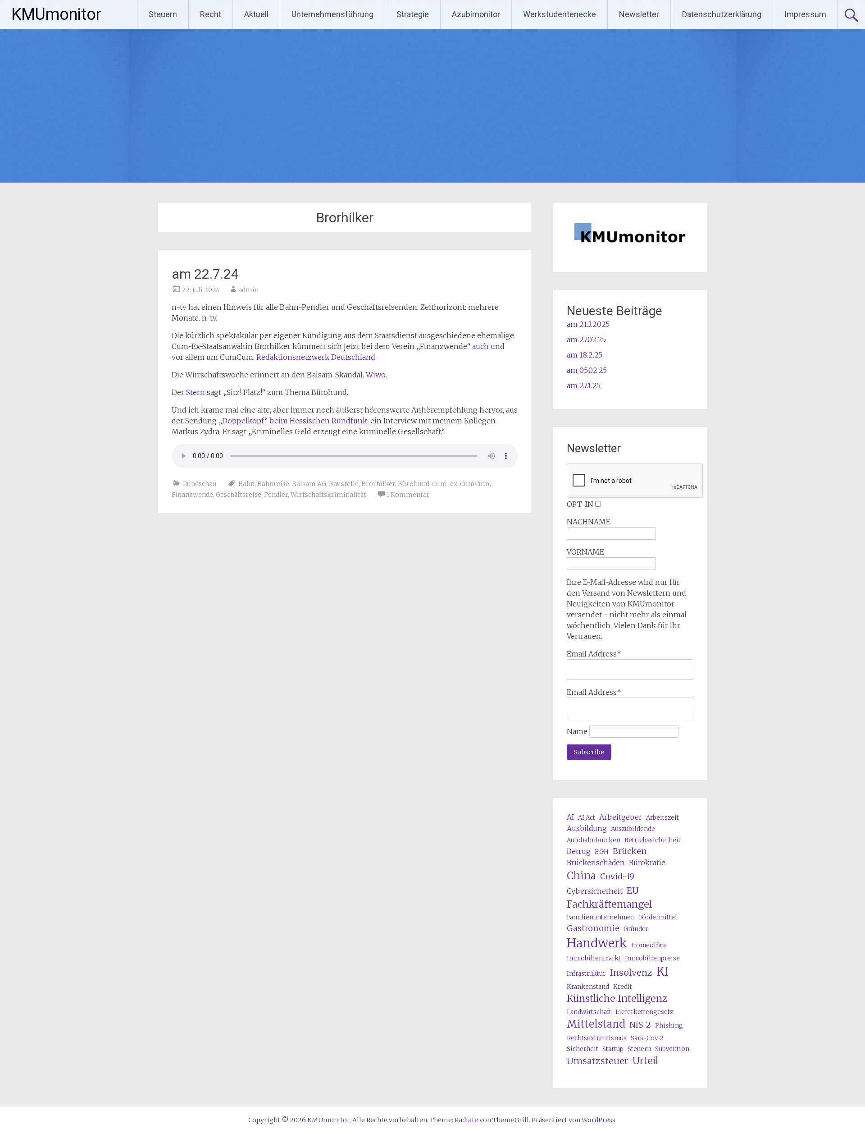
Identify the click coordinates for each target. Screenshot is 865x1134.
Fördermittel (658, 917)
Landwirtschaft (589, 1012)
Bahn (246, 484)
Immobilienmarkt (594, 958)
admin (248, 290)
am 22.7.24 (205, 274)
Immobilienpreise (652, 958)
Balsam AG (309, 484)
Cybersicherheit (595, 890)
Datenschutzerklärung (721, 14)
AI (570, 817)
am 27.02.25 (586, 339)
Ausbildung (587, 828)
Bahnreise (273, 484)
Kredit (622, 987)
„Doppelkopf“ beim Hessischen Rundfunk (293, 420)
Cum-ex (444, 484)
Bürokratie (647, 862)
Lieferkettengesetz (644, 1012)
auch (480, 346)
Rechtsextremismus (597, 1038)
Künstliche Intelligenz (617, 998)
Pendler (276, 495)
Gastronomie (593, 928)
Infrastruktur (586, 974)
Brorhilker (378, 484)
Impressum (805, 14)
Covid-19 (617, 876)
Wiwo (376, 374)
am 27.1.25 (584, 385)
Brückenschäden (596, 862)
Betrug (579, 851)
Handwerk (597, 943)
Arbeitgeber (620, 817)
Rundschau (200, 484)
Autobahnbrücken (593, 840)
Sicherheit (582, 1049)
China (581, 875)
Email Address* (594, 653)
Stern (195, 392)
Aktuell (256, 14)
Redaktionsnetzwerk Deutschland (315, 357)
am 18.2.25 (584, 354)
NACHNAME (588, 521)
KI (662, 971)
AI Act (586, 818)
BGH (602, 852)
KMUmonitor (56, 14)
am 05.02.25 (587, 370)
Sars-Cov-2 (647, 1038)
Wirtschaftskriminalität (328, 495)
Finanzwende (192, 495)
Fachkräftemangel (609, 904)
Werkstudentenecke (559, 14)
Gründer (636, 929)
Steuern (163, 14)
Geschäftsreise (238, 495)
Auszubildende (633, 829)
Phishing (669, 1025)
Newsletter (639, 14)
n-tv (209, 317)
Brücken (630, 851)
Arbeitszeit (662, 818)
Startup (613, 1049)
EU (633, 890)
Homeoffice (649, 945)
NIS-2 (640, 1024)
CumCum (475, 484)
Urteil (645, 1061)
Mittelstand (596, 1024)
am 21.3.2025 (588, 324)
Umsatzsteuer (597, 1060)
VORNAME (585, 551)
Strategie (412, 14)
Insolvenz (631, 972)
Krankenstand (588, 987)
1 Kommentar (408, 495)
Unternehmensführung (332, 14)
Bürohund (413, 484)
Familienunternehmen (601, 917)
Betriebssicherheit (652, 840)
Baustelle (344, 484)
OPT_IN (580, 504)
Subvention (672, 1049)
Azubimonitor (476, 14)
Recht (210, 14)
